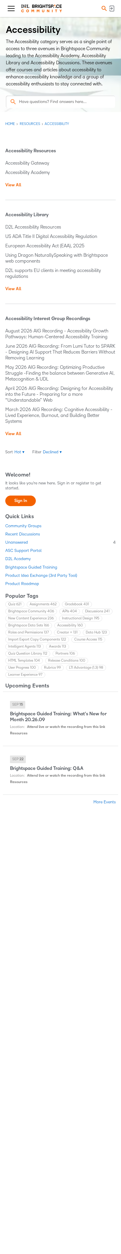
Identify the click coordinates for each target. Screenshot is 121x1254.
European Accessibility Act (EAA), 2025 (44, 245)
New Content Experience (31, 618)
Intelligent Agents (24, 646)
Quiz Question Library (27, 653)
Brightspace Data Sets (28, 625)
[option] (17, 705)
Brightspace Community (31, 611)
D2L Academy (18, 559)
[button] (103, 8)
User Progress (22, 668)
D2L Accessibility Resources (33, 226)
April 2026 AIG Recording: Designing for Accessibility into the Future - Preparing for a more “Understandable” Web (59, 394)
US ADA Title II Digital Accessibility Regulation (51, 236)
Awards (57, 646)
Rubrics (52, 668)
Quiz (14, 604)
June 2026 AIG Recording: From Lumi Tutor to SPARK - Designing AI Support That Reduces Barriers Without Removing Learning (60, 352)
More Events (104, 802)
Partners (65, 653)
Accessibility (70, 625)
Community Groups (23, 526)
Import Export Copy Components (37, 639)
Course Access (88, 639)
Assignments (43, 604)
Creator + (67, 632)
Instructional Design (80, 618)
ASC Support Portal (23, 550)
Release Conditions (66, 661)
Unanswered (60, 542)
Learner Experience (25, 675)
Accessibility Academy (27, 172)
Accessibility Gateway (27, 162)
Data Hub (96, 632)
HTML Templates (24, 661)
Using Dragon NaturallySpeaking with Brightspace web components (56, 258)
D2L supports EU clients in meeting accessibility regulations (53, 273)
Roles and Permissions (28, 632)
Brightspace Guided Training (31, 567)
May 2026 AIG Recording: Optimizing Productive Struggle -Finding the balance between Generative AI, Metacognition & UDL (60, 373)
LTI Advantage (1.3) (86, 668)
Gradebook (77, 604)
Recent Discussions (22, 534)
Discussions (97, 611)
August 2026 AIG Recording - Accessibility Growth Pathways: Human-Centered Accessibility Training (56, 333)
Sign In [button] (20, 500)
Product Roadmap (22, 584)
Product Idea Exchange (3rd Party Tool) (41, 575)
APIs (69, 611)
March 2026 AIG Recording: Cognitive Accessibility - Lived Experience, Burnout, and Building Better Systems (58, 415)
